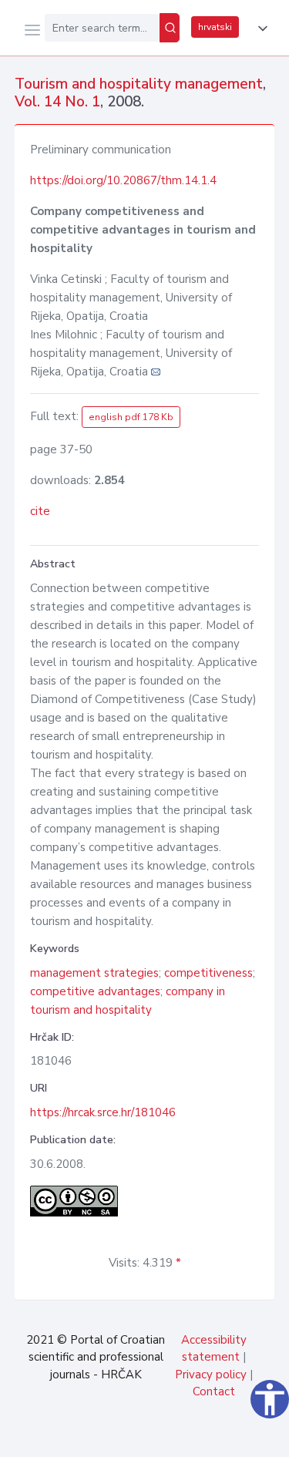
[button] (260, 28)
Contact (214, 1391)
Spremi (162, 1437)
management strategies (94, 973)
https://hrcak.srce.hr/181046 (103, 1112)
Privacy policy (211, 1374)
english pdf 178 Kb (131, 417)
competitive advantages (95, 991)
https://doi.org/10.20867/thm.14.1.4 (123, 180)
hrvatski (215, 27)
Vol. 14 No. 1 (57, 102)
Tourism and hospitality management (139, 84)
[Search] (170, 27)
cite (40, 511)
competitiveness (208, 973)
